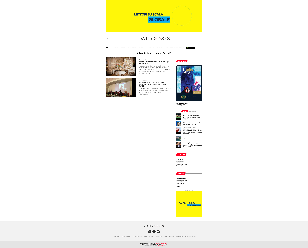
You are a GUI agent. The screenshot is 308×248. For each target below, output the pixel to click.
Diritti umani (123, 47)
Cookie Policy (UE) (190, 236)
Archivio (151, 236)
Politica (178, 162)
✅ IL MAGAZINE (190, 47)
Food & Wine (179, 182)
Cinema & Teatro (169, 47)
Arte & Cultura (141, 47)
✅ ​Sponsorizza (127, 236)
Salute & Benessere (181, 180)
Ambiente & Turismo (151, 47)
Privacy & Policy (169, 236)
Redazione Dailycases (140, 236)
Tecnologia (182, 47)
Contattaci (179, 236)
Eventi (178, 186)
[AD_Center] (154, 31)
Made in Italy (160, 47)
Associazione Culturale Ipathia (161, 243)
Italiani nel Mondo (132, 47)
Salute (176, 47)
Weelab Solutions (161, 245)
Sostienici (159, 236)
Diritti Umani (179, 159)
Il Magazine (116, 236)
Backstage (179, 185)
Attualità (116, 47)
